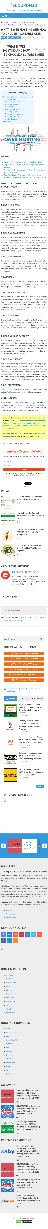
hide (25, 93)
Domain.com (11, 994)
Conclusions (6, 122)
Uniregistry (10, 1013)
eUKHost (36, 423)
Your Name (7, 461)
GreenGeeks (11, 1033)
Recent (25, 699)
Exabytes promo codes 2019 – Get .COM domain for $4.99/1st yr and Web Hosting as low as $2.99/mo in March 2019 (28, 1151)
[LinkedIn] (27, 934)
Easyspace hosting (24, 423)
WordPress (10, 392)
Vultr (8, 1029)
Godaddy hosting (26, 420)
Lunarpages (15, 426)
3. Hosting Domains (12, 104)
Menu (7, 16)
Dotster (9, 990)
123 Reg (9, 1005)
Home (6, 22)
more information (27, 475)
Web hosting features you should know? (17, 97)
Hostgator (10, 1055)
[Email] (9, 940)
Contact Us (10, 914)
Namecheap (27, 426)
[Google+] (15, 934)
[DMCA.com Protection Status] (24, 1223)
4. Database (9, 107)
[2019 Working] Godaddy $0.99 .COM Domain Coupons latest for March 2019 (31, 772)
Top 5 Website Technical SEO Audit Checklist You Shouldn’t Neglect (29, 548)
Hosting (29, 22)
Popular (11, 699)
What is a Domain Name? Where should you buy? (23, 162)
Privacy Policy (11, 918)
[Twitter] (33, 934)
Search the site (9, 639)
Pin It (26, 486)
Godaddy (9, 975)
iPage (8, 1048)
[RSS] (15, 940)
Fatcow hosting (9, 423)
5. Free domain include (13, 109)
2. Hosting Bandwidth (13, 102)
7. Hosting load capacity (14, 114)
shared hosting (28, 212)
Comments (38, 699)
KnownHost (10, 1063)
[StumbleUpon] (39, 934)
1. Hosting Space (11, 99)
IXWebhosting (39, 426)
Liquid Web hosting (10, 428)
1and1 (8, 1009)
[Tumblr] (3, 940)
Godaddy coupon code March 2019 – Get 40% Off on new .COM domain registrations (31, 756)
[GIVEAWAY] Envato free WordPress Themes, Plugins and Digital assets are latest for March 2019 (29, 844)
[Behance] (9, 934)
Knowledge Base (17, 22)
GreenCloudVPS (12, 1040)
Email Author (33, 572)
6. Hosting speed (11, 112)
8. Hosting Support (12, 117)
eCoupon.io (16, 1219)
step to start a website (35, 405)
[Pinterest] (21, 934)
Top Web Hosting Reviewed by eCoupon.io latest (22, 175)
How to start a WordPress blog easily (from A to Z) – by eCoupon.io (30, 532)
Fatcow (9, 1051)
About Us (9, 910)
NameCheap (11, 983)
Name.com (10, 1001)
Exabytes (9, 1044)
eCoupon (28, 37)
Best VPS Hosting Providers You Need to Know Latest (25, 178)
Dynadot (9, 986)
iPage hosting (39, 420)
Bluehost (9, 1036)
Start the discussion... (12, 610)
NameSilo (10, 979)
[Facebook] (3, 934)
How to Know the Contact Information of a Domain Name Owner (30, 515)
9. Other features (11, 119)
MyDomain (10, 998)
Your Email (7, 465)
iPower (9, 1059)
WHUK (8, 1070)
